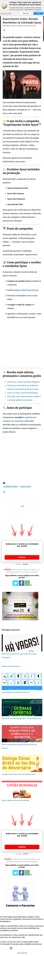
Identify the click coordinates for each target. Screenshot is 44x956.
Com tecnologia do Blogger (23, 948)
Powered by (3, 13)
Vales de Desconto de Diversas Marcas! (15, 692)
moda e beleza (25, 487)
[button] (4, 30)
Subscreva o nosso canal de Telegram (23, 382)
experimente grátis (11, 487)
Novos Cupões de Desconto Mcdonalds (15, 800)
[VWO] (9, 13)
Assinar (22, 557)
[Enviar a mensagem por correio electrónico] (4, 484)
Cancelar (25, 13)
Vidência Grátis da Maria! (11, 666)
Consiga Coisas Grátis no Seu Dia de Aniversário (19, 774)
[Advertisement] (22, 344)
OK (38, 13)
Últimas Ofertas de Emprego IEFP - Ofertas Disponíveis (21, 718)
